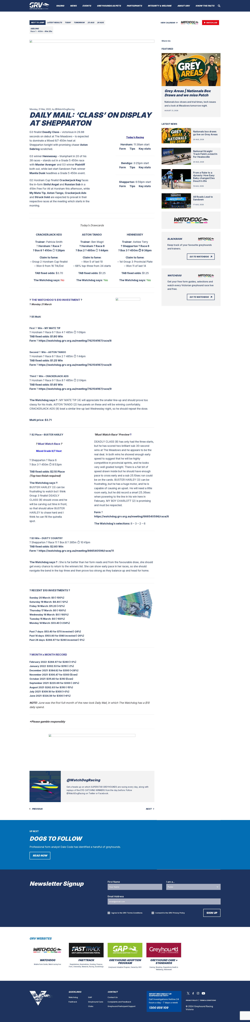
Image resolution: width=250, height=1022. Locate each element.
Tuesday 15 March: (40, 618)
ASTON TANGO (92, 234)
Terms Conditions (134, 913)
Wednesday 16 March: (42, 614)
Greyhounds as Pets (109, 5)
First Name (114, 881)
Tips (132, 148)
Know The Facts (205, 5)
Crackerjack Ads (75, 192)
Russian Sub (72, 184)
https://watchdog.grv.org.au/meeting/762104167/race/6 (75, 340)
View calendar (167, 23)
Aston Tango (55, 192)
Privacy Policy (179, 913)
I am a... (170, 881)
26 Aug (100, 22)
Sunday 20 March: (40, 597)
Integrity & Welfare (159, 5)
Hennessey (50, 156)
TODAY (68, 22)
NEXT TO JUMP (37, 22)
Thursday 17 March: (41, 610)
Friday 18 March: (39, 606)
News (73, 5)
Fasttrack (73, 1002)
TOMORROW (79, 22)
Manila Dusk (37, 173)
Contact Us (113, 997)
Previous (37, 809)
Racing (60, 5)
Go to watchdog (199, 256)
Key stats (145, 148)
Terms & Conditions (208, 1000)
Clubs (90, 1006)
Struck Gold (42, 197)
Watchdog (73, 997)
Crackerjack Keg (70, 180)
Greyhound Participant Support (121, 1006)
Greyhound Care (95, 1002)
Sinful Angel (51, 184)
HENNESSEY (135, 234)
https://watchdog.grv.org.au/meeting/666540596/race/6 (131, 516)
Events (86, 5)
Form (122, 148)
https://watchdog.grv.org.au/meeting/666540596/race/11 (76, 550)
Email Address (116, 896)
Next (149, 809)
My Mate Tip (38, 192)
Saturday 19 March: (41, 601)
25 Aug (91, 22)
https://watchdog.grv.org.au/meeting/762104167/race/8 (75, 364)
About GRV (183, 5)
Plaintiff (80, 164)
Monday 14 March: (40, 623)
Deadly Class (50, 132)
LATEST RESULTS (54, 22)
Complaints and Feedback (119, 1002)
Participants (134, 5)
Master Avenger (45, 164)
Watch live (211, 23)
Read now (40, 855)
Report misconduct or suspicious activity (160, 995)
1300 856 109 (158, 1007)
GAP (90, 997)
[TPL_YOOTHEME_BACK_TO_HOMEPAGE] (39, 6)
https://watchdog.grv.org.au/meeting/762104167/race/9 (75, 388)
